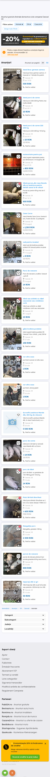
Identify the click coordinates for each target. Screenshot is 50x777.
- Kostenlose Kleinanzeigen (19, 732)
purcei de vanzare (30, 554)
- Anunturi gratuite (15, 704)
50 (47, 63)
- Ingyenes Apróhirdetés (20, 728)
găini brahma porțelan (32, 329)
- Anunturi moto (15, 724)
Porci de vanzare (30, 271)
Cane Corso (27, 213)
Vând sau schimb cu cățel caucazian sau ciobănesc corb (33, 301)
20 (43, 63)
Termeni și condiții (10, 675)
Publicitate (7, 663)
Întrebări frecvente (11, 667)
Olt (28, 24)
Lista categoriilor (9, 679)
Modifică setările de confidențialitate (18, 686)
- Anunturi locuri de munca (19, 716)
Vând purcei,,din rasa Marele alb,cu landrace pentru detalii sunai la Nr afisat (35, 185)
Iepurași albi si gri (30, 582)
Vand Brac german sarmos (34, 70)
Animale (18, 24)
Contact (5, 659)
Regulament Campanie (12, 690)
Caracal (37, 24)
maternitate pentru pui (32, 154)
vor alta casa (28, 357)
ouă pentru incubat (31, 242)
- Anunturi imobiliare (17, 712)
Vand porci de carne (31, 98)
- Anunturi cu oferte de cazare (22, 720)
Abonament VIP (9, 671)
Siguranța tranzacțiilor (12, 682)
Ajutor (4, 655)
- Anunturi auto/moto (18, 708)
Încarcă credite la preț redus (25, 757)
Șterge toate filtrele (10, 29)
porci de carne (29, 441)
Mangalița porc (29, 526)
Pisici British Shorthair (32, 497)
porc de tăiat (28, 469)
